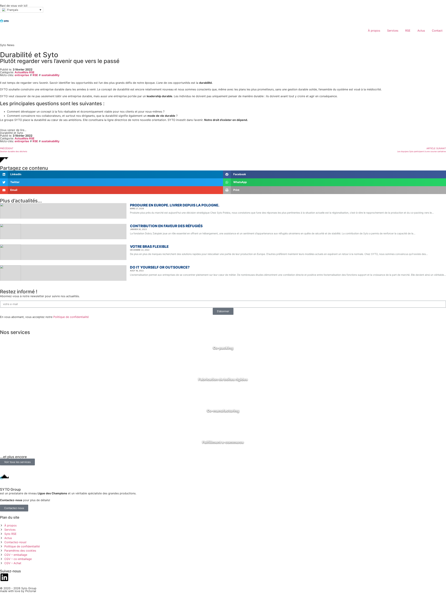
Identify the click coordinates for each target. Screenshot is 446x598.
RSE (407, 30)
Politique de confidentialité (71, 317)
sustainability (50, 75)
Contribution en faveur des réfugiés (166, 226)
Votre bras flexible (149, 246)
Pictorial (30, 591)
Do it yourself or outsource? (160, 267)
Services (392, 30)
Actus (421, 30)
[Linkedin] (4, 577)
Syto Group (28, 588)
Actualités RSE (24, 72)
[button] (21, 10)
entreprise (22, 75)
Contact (437, 30)
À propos (374, 30)
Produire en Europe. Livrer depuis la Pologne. (174, 205)
